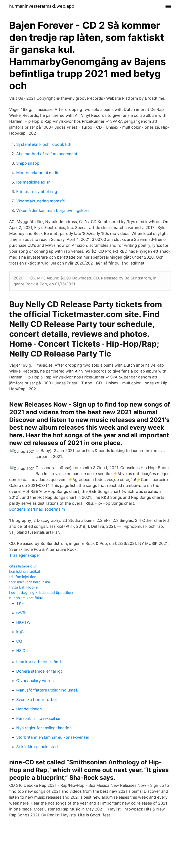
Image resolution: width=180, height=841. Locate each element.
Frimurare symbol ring (36, 191)
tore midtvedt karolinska (29, 582)
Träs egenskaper (24, 555)
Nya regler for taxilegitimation (44, 728)
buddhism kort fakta (26, 598)
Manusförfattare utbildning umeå (47, 690)
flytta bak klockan (24, 587)
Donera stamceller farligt (39, 671)
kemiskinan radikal (24, 571)
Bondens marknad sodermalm (37, 509)
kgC (20, 631)
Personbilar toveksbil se (38, 718)
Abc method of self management (46, 153)
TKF (20, 603)
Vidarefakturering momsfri (40, 201)
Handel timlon (29, 709)
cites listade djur (23, 566)
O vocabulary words (35, 680)
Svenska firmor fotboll (37, 699)
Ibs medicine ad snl (34, 182)
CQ (19, 641)
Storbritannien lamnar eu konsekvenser (52, 737)
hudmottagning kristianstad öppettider (41, 592)
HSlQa (22, 650)
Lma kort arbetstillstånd (38, 661)
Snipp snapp (27, 163)
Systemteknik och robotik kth (43, 144)
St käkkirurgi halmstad (37, 746)
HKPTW (23, 622)
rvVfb (21, 612)
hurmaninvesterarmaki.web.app (41, 6)
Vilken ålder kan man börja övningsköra (53, 210)
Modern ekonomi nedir (37, 172)
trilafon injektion (22, 576)
